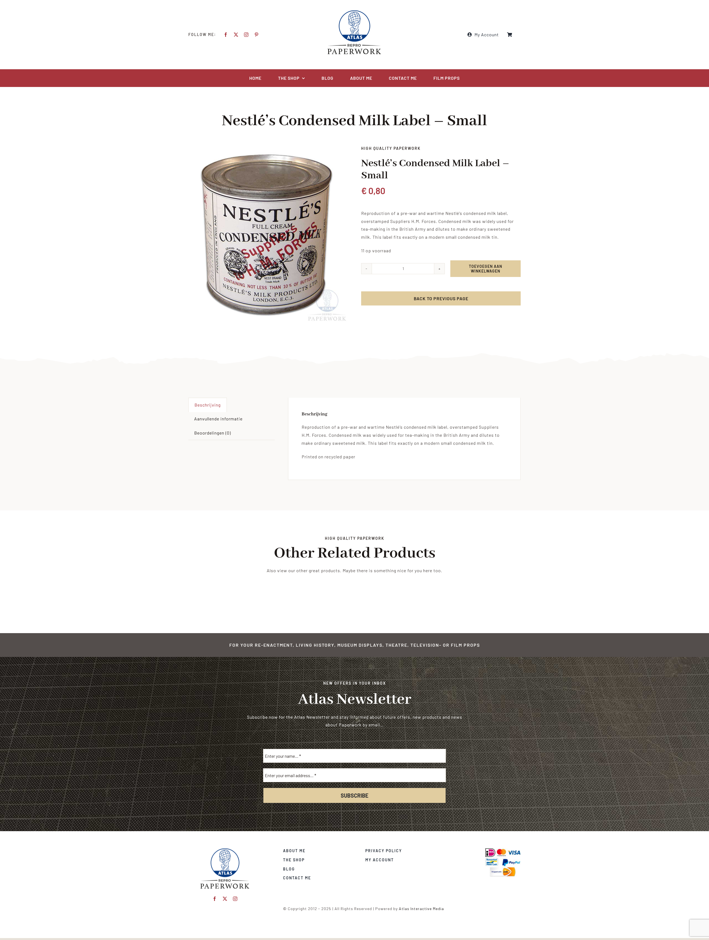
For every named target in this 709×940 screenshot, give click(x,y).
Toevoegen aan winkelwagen (485, 268)
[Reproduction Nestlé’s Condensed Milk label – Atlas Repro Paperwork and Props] (268, 234)
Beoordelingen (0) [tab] (212, 432)
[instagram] (246, 34)
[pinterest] (256, 34)
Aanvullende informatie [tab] (218, 418)
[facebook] (226, 34)
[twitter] (236, 34)
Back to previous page (441, 298)
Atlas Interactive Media (421, 908)
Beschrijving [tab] (207, 404)
